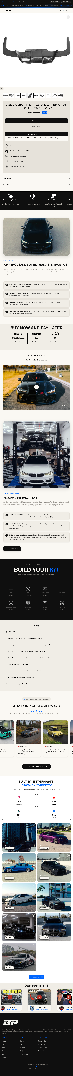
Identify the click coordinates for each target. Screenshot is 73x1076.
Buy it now (36, 127)
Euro (3, 1048)
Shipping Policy (42, 1048)
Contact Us (66, 1)
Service (4, 1054)
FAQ (21, 1051)
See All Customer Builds (36, 767)
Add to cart (36, 121)
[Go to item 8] (48, 95)
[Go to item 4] (24, 95)
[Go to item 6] (36, 95)
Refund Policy (42, 1044)
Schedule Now (12, 548)
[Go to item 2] (11, 95)
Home (4, 1041)
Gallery (4, 1057)
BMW (4, 1044)
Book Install (55, 1)
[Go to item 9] (54, 95)
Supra (3, 1051)
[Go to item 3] (18, 95)
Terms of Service (43, 1051)
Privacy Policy (42, 1041)
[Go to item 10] (60, 95)
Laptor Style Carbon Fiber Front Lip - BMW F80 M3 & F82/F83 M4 (53, 752)
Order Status (24, 1054)
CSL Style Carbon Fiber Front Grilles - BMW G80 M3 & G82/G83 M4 (25, 752)
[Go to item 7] (42, 95)
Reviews (22, 1048)
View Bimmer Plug (35, 977)
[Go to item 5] (30, 95)
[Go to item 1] (5, 95)
